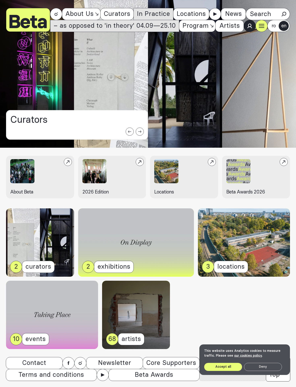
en (283, 26)
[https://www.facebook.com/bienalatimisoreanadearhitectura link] (68, 363)
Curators (117, 14)
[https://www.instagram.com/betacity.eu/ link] (56, 14)
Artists (229, 26)
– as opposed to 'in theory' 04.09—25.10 (115, 26)
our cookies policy (248, 355)
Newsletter (114, 363)
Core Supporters (171, 363)
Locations (191, 14)
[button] (262, 26)
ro (274, 26)
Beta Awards (154, 375)
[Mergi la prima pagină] (28, 20)
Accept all (223, 366)
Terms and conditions (51, 375)
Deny (263, 366)
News (233, 14)
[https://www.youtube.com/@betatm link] (215, 14)
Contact (34, 363)
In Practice (153, 14)
